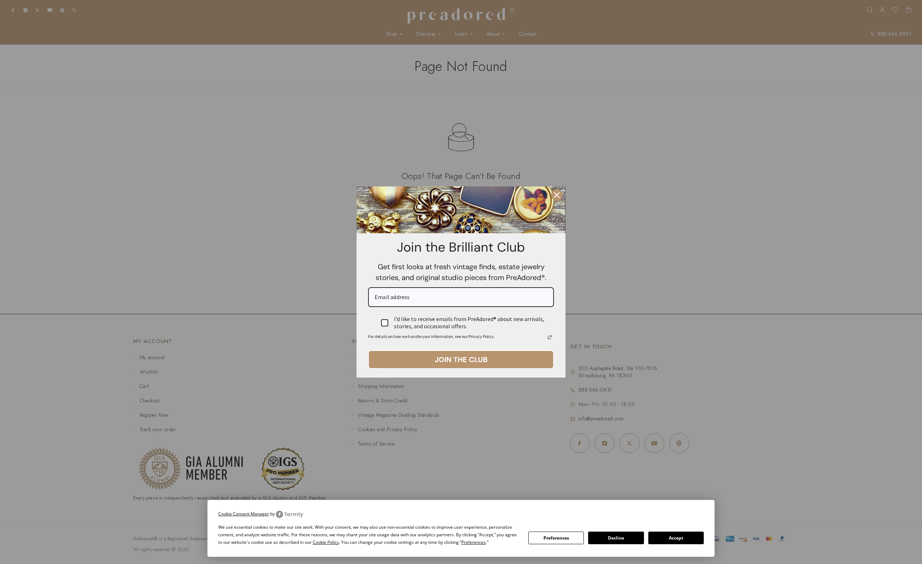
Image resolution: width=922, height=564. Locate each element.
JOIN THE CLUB (461, 359)
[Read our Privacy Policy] (549, 337)
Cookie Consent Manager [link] (243, 514)
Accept (676, 538)
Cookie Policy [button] (326, 542)
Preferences (556, 538)
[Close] (556, 195)
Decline (616, 538)
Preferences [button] (473, 542)
